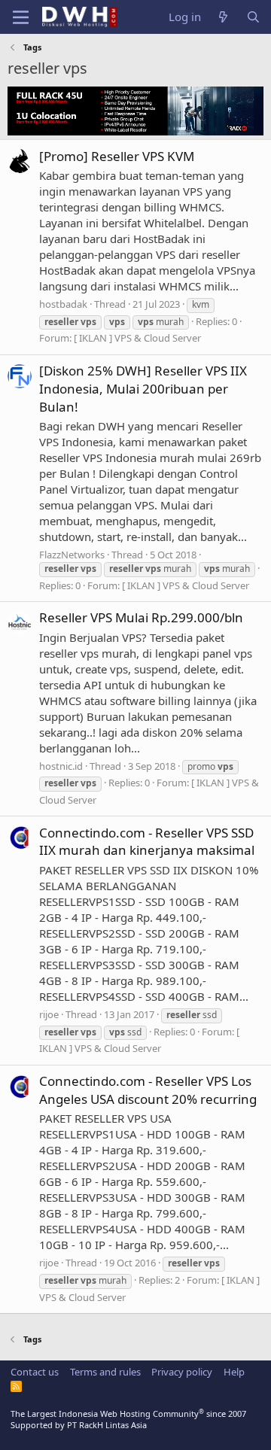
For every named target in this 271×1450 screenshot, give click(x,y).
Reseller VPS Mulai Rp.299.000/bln (141, 617)
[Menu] (20, 17)
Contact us (35, 1372)
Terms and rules (105, 1372)
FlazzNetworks (72, 554)
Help (234, 1372)
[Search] (253, 17)
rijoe (49, 1014)
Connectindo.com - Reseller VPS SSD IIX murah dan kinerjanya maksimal (146, 841)
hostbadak (63, 304)
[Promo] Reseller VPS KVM (116, 156)
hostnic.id (61, 766)
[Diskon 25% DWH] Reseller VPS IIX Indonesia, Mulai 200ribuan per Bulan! (143, 388)
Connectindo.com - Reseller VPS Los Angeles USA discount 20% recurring (148, 1090)
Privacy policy (181, 1372)
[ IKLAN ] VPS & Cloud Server (137, 338)
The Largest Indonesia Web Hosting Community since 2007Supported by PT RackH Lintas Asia (128, 1419)
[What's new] (223, 17)
